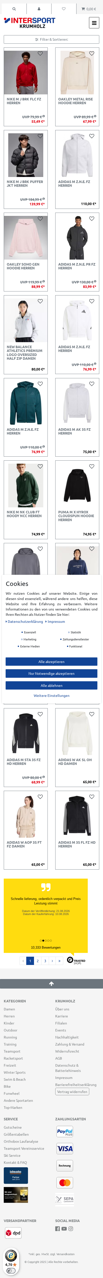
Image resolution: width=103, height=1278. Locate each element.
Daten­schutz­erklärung (26, 621)
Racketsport (13, 1058)
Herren (9, 1016)
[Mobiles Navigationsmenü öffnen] (94, 22)
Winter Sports (15, 1072)
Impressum (63, 1077)
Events (60, 1030)
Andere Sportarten (18, 1100)
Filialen (61, 1023)
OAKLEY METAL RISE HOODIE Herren (75, 101)
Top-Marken (13, 1107)
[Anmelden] (39, 9)
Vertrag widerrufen (72, 1091)
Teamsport (12, 1051)
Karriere (61, 1016)
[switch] (11, 1270)
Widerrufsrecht (67, 1051)
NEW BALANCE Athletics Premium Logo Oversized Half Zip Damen (24, 352)
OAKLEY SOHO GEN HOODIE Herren (23, 266)
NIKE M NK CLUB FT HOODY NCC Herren (24, 514)
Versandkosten (65, 1254)
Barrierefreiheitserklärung (75, 1084)
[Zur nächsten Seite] (52, 961)
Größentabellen (16, 1134)
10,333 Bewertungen (45, 947)
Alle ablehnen (51, 685)
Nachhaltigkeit (67, 1037)
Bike (7, 1086)
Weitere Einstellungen (52, 695)
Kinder (9, 1023)
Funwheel (12, 1093)
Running (10, 1037)
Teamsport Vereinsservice (24, 1148)
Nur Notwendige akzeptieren (51, 673)
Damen (9, 1009)
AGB (58, 1058)
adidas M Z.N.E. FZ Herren (74, 184)
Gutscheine (13, 1127)
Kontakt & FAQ (15, 1162)
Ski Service (12, 1155)
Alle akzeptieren (51, 661)
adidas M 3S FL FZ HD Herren (77, 844)
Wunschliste (41, 53)
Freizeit (10, 1065)
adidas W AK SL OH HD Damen (75, 762)
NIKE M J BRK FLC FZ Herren (24, 101)
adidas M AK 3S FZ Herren (74, 431)
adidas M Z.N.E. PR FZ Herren (77, 266)
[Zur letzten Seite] (59, 961)
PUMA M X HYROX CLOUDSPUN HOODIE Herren (76, 516)
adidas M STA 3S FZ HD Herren (24, 762)
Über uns (62, 1009)
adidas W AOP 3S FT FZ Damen (24, 844)
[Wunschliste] (64, 9)
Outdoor (10, 1030)
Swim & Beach (15, 1079)
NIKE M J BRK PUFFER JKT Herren (25, 184)
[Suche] (14, 9)
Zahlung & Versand (69, 1044)
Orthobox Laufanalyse (21, 1141)
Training (10, 1044)
